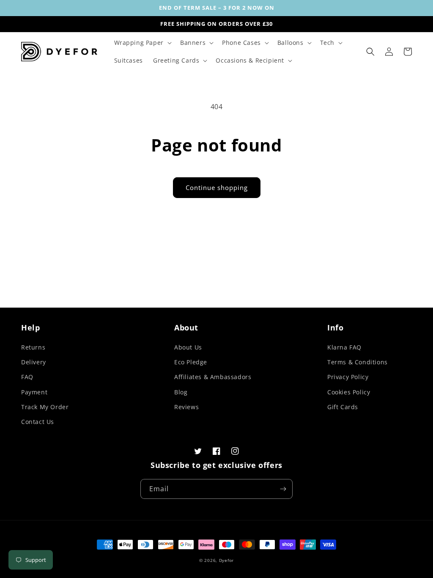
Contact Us (37, 422)
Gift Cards (342, 407)
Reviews (186, 407)
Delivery (33, 362)
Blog (180, 392)
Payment (34, 392)
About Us (188, 347)
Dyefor (226, 560)
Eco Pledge (190, 362)
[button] (142, 43)
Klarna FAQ (344, 347)
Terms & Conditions (357, 362)
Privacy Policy (347, 377)
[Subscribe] (283, 489)
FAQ (27, 377)
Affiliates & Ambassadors (212, 377)
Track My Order (45, 407)
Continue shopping (217, 187)
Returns (33, 347)
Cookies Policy (348, 392)
